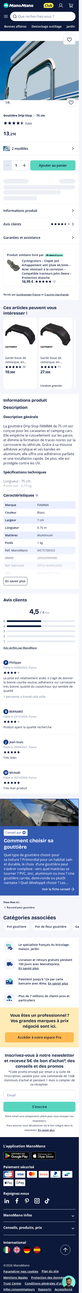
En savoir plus (46, 1130)
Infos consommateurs (19, 1289)
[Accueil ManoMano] (21, 5)
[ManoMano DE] (27, 1249)
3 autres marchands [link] (56, 294)
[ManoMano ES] (37, 1249)
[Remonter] (65, 1250)
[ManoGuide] (68, 1282)
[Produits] (5, 16)
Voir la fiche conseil (56, 889)
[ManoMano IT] (6, 1249)
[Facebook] (16, 1200)
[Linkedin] (6, 1200)
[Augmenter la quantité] (24, 165)
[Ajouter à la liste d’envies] (71, 102)
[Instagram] (37, 1200)
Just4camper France (28, 294)
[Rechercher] (15, 16)
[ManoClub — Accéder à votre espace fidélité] (48, 5)
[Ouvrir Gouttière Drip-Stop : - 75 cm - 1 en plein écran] (39, 70)
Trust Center (12, 1283)
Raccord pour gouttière (21, 907)
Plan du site (50, 1271)
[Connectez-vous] (60, 5)
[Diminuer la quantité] (7, 165)
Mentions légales (15, 1278)
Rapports (44, 1289)
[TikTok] (47, 1200)
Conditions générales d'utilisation (49, 1283)
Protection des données (48, 1278)
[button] (39, 268)
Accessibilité (63, 1289)
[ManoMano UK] (16, 1249)
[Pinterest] (27, 1200)
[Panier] (70, 5)
